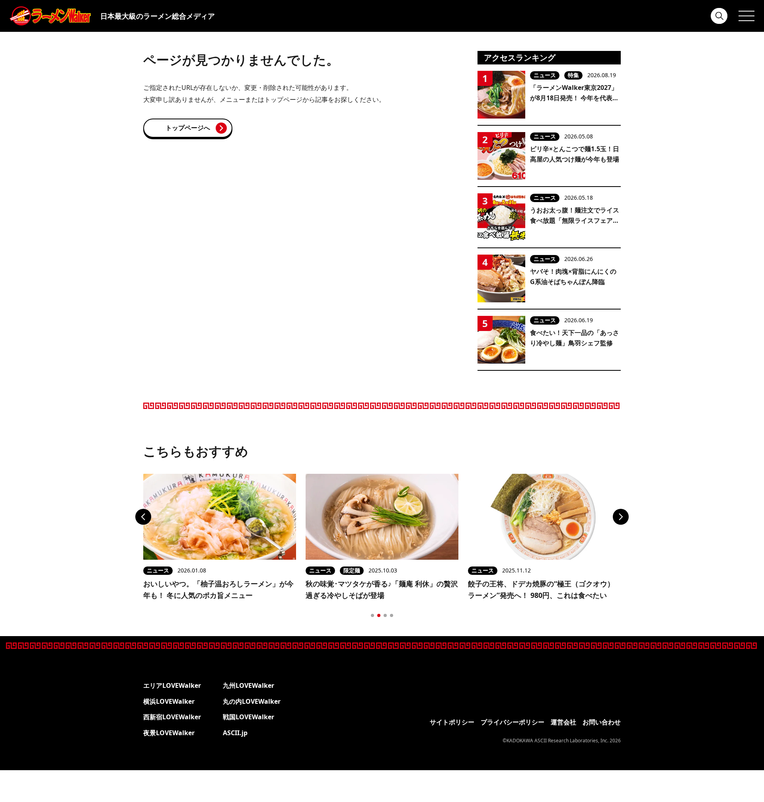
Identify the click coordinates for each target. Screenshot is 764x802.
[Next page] (621, 517)
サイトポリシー (452, 722)
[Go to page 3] (385, 615)
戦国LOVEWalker (248, 716)
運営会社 (563, 722)
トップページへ (188, 127)
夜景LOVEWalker (169, 732)
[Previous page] (143, 517)
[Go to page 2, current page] (378, 615)
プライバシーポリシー (512, 722)
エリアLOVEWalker (172, 685)
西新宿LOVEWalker (172, 716)
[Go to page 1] (372, 615)
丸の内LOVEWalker (252, 701)
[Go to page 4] (391, 615)
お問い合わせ (602, 722)
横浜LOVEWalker (169, 701)
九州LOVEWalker (248, 685)
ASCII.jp (235, 732)
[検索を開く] (719, 16)
